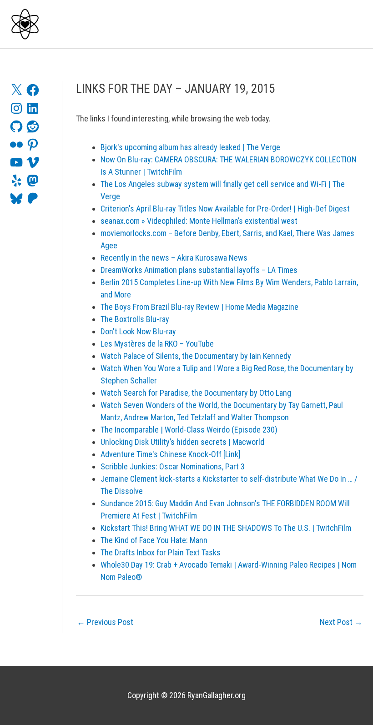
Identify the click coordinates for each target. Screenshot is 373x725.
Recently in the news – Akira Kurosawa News (174, 257)
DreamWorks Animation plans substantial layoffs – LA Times (199, 270)
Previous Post (105, 622)
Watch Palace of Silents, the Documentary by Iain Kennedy (196, 356)
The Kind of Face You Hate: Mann (154, 540)
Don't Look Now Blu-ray (138, 331)
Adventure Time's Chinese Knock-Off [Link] (171, 454)
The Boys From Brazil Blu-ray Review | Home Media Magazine (199, 307)
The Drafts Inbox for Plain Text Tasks (161, 552)
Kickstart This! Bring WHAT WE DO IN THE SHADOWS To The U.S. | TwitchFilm (226, 528)
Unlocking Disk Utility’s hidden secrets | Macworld (182, 442)
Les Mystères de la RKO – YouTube (157, 343)
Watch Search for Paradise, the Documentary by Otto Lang (196, 393)
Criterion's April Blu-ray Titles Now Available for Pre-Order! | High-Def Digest (225, 208)
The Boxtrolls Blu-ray (135, 319)
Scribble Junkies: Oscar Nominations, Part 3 (173, 466)
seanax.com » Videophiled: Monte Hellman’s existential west (199, 221)
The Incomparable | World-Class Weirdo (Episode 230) (189, 429)
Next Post (341, 622)
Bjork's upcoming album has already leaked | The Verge (190, 147)
